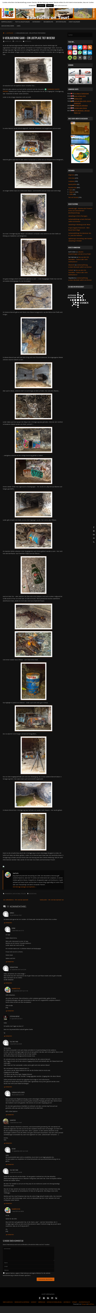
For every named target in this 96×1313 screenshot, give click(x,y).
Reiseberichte (72, 187)
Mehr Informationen (60, 5)
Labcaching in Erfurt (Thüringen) (77, 216)
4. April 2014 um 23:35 (16, 1044)
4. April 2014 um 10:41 (16, 1122)
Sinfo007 (71, 270)
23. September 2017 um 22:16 (18, 969)
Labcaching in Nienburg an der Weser (79, 224)
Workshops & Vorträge (22, 1302)
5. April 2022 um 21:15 (18, 930)
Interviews (71, 178)
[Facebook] (93, 527)
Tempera (84, 1304)
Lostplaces (9, 33)
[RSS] (93, 541)
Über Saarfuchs (8, 1302)
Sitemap (74, 1302)
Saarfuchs (8, 41)
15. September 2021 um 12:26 (20, 1151)
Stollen (23, 893)
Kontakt (33, 1302)
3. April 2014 (18, 41)
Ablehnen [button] (50, 5)
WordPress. (91, 1304)
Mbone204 (71, 265)
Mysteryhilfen (72, 184)
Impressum (41, 1302)
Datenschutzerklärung (54, 1302)
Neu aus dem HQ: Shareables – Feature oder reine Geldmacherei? (78, 259)
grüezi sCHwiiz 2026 (80, 96)
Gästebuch (66, 1302)
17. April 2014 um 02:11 (16, 1019)
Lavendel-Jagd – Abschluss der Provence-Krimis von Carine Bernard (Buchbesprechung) (80, 211)
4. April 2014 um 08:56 (18, 1211)
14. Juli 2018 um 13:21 (16, 915)
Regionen (72, 192)
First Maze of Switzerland (81, 93)
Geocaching (16, 893)
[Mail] (93, 538)
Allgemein (71, 175)
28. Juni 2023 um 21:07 (18, 1095)
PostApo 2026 (78, 98)
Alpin (70, 190)
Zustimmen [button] (41, 5)
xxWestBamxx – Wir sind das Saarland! (16, 900)
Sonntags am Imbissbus (81, 105)
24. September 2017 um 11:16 (20, 991)
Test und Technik (73, 197)
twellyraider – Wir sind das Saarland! (51, 900)
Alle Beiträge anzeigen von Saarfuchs (24, 887)
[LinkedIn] (93, 534)
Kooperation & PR (84, 1302)
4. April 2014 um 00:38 (16, 1172)
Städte (71, 194)
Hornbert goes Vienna (80, 108)
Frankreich (8, 893)
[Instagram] (93, 531)
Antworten (9, 923)
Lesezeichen (32, 893)
